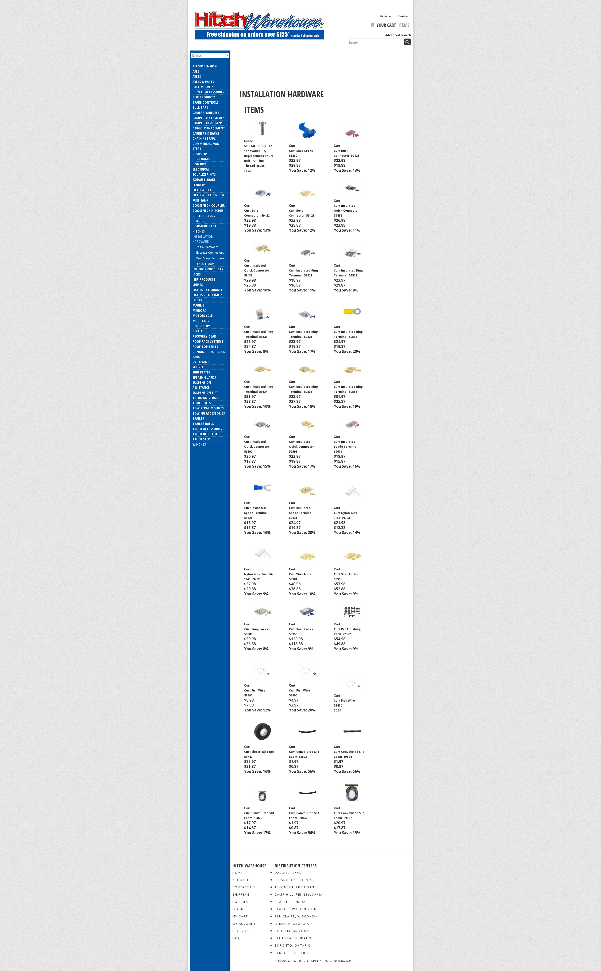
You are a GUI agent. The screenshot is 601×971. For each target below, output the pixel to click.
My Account (388, 16)
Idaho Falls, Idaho (293, 938)
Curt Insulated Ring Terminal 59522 (348, 272)
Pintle (198, 331)
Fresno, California (293, 880)
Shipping (241, 894)
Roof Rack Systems (208, 341)
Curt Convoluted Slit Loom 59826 (304, 815)
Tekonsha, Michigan (294, 887)
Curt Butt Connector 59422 (257, 213)
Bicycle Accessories (208, 91)
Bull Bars (200, 107)
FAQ (235, 938)
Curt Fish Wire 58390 (255, 692)
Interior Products (208, 269)
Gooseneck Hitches (208, 210)
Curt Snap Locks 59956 (301, 631)
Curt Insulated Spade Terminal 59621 (256, 513)
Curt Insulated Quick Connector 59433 (257, 270)
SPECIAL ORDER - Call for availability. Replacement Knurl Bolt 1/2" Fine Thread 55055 (259, 156)
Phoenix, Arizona (292, 931)
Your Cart (386, 25)
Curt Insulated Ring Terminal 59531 (348, 334)
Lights (198, 284)
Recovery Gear (204, 336)
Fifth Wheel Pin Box (208, 195)
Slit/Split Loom (205, 264)
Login (238, 909)
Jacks (197, 274)
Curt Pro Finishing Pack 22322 (347, 631)
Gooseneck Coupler (209, 205)
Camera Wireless (206, 112)
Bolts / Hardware (207, 247)
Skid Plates (201, 372)
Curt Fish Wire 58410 (345, 703)
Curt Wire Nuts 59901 (300, 576)
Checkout (404, 16)
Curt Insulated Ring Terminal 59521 (303, 272)
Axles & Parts (203, 81)
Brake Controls (206, 102)
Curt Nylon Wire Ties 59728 (346, 515)
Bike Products (204, 97)
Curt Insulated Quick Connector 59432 (347, 211)
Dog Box (199, 164)
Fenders (199, 184)
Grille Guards (204, 215)
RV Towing (201, 361)
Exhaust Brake (204, 179)
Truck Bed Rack (205, 433)
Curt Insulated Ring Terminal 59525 (303, 334)
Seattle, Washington (296, 909)
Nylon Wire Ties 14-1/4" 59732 (258, 576)
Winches (199, 444)
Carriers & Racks (206, 133)
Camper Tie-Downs (208, 122)
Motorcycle (203, 315)
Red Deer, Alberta (292, 953)
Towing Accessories (209, 413)
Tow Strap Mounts (208, 408)
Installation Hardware (203, 239)
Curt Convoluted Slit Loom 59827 (349, 815)
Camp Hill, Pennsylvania (299, 894)
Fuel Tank (200, 200)
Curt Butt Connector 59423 (301, 213)
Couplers (200, 153)
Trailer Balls (203, 423)
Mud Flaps (201, 320)
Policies (240, 902)
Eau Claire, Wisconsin (296, 916)
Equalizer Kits (204, 174)
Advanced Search (398, 35)
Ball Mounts (203, 86)
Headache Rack (204, 226)
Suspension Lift (205, 392)
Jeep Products (204, 279)
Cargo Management (209, 128)
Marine (198, 305)
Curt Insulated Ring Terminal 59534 (258, 389)
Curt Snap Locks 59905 (346, 576)
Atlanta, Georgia (292, 923)
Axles (197, 76)
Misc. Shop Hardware (210, 258)
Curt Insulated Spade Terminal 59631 (301, 513)
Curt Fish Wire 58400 (300, 692)
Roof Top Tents (205, 346)
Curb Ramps (202, 158)
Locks (197, 300)
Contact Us (243, 887)
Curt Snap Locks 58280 (301, 153)
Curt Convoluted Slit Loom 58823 (304, 754)
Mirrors (199, 310)
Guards (198, 220)
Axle (196, 71)
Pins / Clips (202, 325)
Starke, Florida (290, 902)
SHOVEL (198, 367)
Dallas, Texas (288, 872)
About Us (241, 880)
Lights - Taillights (208, 294)
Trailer (198, 418)
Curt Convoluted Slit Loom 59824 (349, 754)
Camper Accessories (208, 117)
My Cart (240, 916)
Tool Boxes (202, 402)
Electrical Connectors (210, 253)
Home (237, 872)
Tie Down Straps (206, 397)
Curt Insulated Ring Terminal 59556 (348, 389)
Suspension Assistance (202, 385)
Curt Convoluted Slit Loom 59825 (259, 815)
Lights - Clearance (208, 289)
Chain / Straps (204, 138)
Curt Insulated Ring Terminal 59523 (258, 334)
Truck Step (201, 439)
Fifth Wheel (202, 189)
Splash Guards (204, 377)
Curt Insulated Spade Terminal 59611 (346, 447)
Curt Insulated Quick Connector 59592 (257, 447)
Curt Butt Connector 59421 (346, 153)
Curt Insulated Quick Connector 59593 (302, 447)
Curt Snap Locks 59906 (256, 631)
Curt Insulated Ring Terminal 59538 (303, 389)
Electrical (201, 169)
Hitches (199, 231)
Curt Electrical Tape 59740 (259, 754)
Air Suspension (205, 66)
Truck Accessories (207, 428)
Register (241, 931)
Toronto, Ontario (293, 945)
